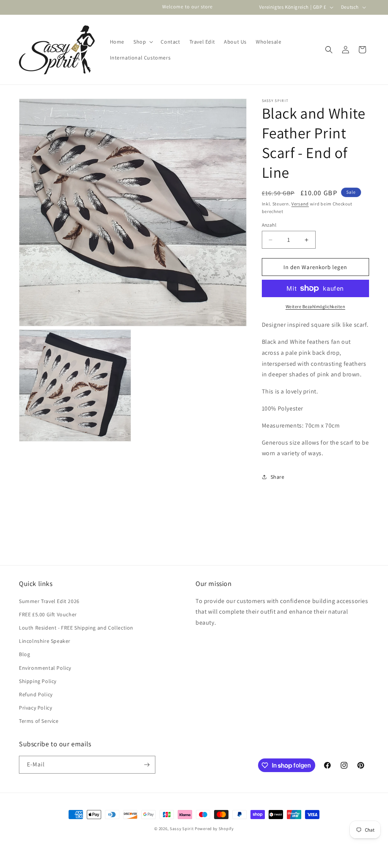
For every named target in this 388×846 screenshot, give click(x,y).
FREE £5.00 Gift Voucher (48, 614)
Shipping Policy (37, 681)
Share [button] (278, 476)
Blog (24, 654)
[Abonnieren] (146, 765)
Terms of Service (39, 721)
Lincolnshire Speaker (44, 641)
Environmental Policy (45, 667)
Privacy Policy (35, 707)
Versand (300, 204)
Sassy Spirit (182, 828)
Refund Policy (36, 694)
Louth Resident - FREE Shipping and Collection (76, 627)
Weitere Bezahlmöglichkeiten (316, 306)
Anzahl (269, 225)
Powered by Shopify (214, 828)
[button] (142, 42)
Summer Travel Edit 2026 (49, 601)
